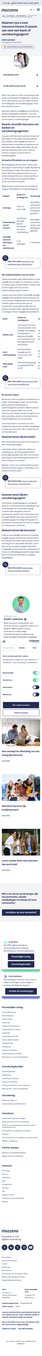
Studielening (6, 1047)
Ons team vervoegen (25, 1328)
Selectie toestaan (21, 713)
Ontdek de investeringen (21, 991)
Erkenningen (6, 1267)
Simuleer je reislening (9, 1050)
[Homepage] (9, 9)
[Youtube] (30, 1247)
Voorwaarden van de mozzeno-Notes (15, 1274)
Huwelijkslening (7, 1043)
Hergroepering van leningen (11, 1053)
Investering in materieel (10, 1078)
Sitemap (5, 1201)
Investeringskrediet (21, 964)
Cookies (4, 1264)
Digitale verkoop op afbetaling (12, 1156)
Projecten (5, 1134)
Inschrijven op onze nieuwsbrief (21, 912)
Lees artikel (6, 761)
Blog (3, 1181)
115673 (17, 1306)
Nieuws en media (8, 1195)
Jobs (3, 1191)
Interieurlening (7, 1019)
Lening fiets (6, 1033)
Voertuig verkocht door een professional (16, 1085)
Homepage (6, 1171)
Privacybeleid (6, 1257)
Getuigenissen (7, 1184)
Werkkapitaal (6, 1075)
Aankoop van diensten (10, 1082)
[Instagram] (24, 1247)
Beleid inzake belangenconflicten (13, 1277)
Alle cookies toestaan (21, 705)
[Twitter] (17, 1247)
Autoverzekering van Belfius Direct (14, 1104)
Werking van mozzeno (21, 15)
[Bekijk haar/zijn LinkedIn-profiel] (25, 619)
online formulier (22, 1324)
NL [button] (31, 10)
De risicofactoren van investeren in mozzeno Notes (20, 1137)
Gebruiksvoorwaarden (9, 1260)
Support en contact (9, 1328)
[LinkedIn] (11, 1247)
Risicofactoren (7, 1270)
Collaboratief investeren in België (13, 1118)
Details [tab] (22, 648)
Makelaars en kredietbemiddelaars (14, 1153)
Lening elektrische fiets (10, 1036)
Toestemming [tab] (8, 648)
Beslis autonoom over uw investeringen (15, 1122)
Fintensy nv (20, 1343)
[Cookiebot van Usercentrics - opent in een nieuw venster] (29, 641)
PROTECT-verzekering (9, 1141)
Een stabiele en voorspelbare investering (16, 1131)
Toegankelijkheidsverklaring (11, 1280)
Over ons (5, 1174)
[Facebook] (4, 1247)
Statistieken (6, 1177)
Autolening (6, 1022)
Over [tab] (35, 648)
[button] (21, 1354)
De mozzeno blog (10, 15)
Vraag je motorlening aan (11, 1026)
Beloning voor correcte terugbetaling (15, 1057)
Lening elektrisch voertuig (11, 1029)
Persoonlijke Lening (21, 957)
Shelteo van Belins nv (9, 1100)
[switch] (36, 680)
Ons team (5, 1188)
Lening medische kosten (10, 1040)
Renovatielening (7, 1016)
